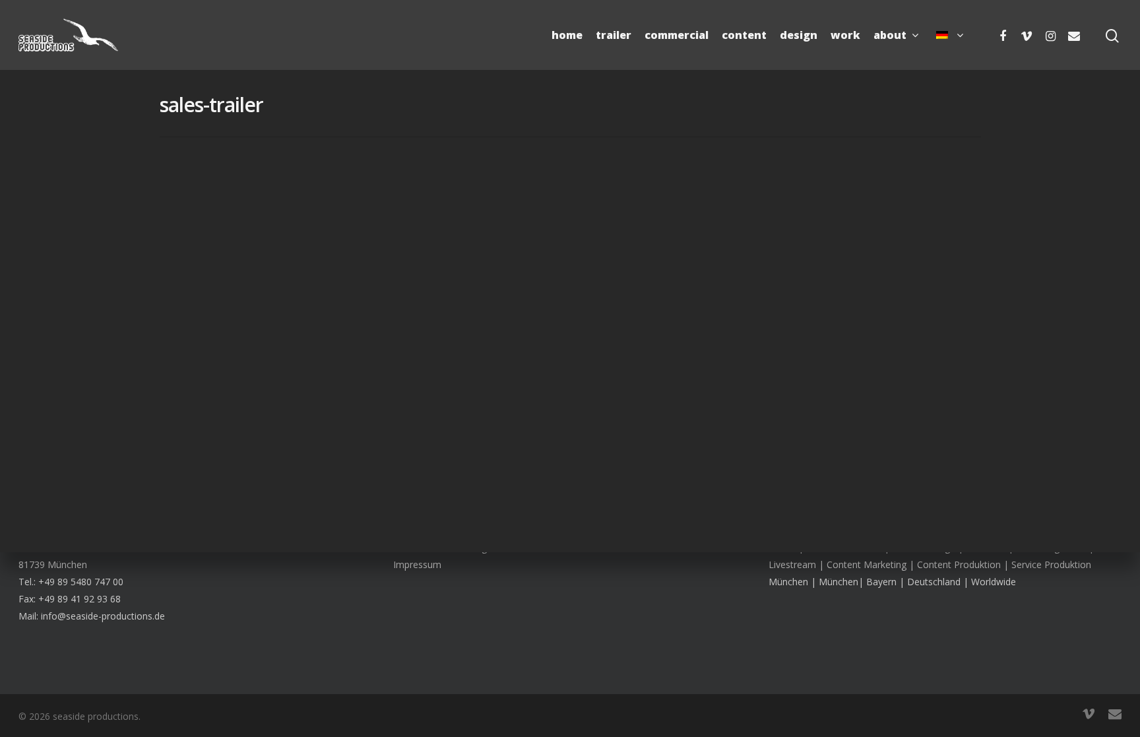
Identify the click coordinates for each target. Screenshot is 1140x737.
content (744, 35)
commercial (677, 35)
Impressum (417, 564)
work (845, 35)
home (567, 35)
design (798, 35)
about (889, 35)
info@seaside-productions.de (103, 616)
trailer (613, 35)
